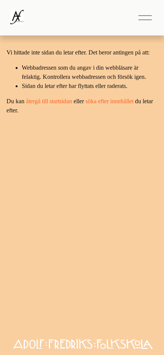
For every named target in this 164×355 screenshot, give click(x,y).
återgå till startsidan (49, 101)
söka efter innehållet (109, 101)
